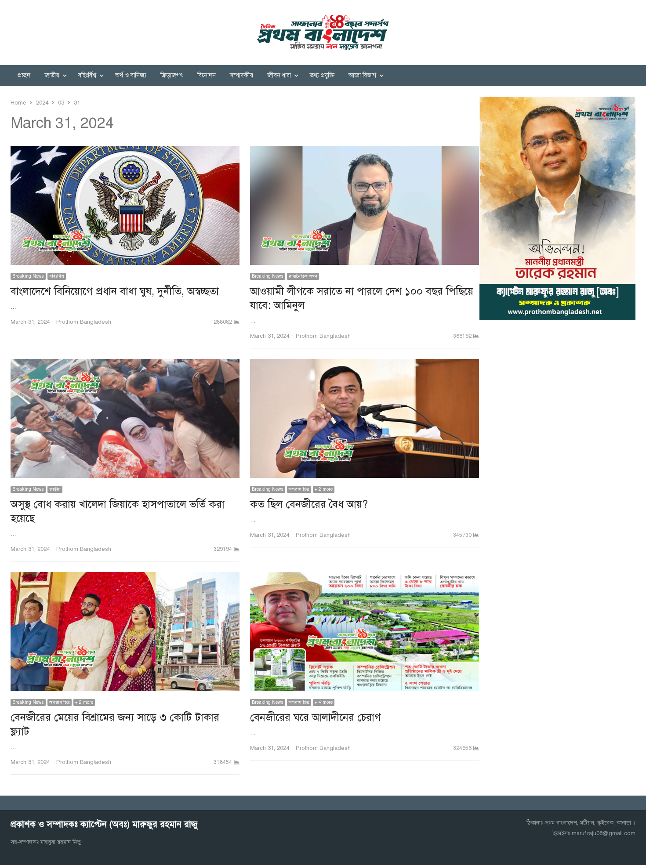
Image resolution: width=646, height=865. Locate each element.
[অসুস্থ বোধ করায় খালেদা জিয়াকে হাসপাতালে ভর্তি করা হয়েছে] (125, 364)
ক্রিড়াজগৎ (171, 75)
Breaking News (28, 276)
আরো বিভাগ (362, 75)
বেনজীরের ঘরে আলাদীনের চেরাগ (315, 717)
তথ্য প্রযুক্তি (322, 75)
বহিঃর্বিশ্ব (87, 75)
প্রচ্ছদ (24, 75)
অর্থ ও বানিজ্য (130, 75)
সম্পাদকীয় (241, 75)
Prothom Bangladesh (83, 322)
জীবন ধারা (279, 75)
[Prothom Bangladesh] (323, 32)
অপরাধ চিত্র (299, 489)
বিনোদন (206, 75)
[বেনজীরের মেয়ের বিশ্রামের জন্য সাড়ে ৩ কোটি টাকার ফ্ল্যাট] (125, 577)
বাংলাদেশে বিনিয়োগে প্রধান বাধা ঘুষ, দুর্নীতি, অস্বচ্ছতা (115, 291)
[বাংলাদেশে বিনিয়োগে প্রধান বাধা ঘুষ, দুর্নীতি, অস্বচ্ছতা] (125, 151)
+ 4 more (324, 702)
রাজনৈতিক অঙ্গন (303, 276)
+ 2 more (324, 489)
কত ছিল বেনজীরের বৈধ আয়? (309, 504)
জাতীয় (51, 75)
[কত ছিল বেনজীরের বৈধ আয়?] (364, 364)
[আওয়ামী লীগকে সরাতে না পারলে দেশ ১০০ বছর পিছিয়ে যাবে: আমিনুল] (364, 151)
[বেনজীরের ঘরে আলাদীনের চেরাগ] (364, 577)
